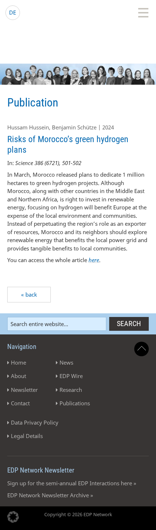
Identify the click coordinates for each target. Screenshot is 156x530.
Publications (74, 403)
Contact (20, 403)
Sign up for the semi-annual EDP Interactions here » (71, 483)
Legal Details (27, 435)
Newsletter (24, 389)
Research (70, 389)
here (94, 260)
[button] (13, 517)
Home (18, 362)
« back (29, 294)
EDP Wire (71, 376)
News (66, 362)
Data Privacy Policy (34, 422)
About (18, 376)
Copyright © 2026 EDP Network (78, 514)
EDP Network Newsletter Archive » (50, 495)
